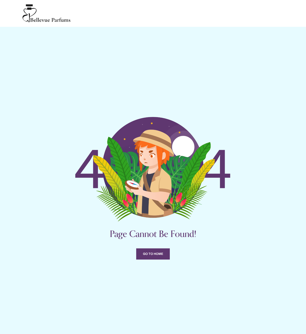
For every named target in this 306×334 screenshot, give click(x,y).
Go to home (153, 254)
